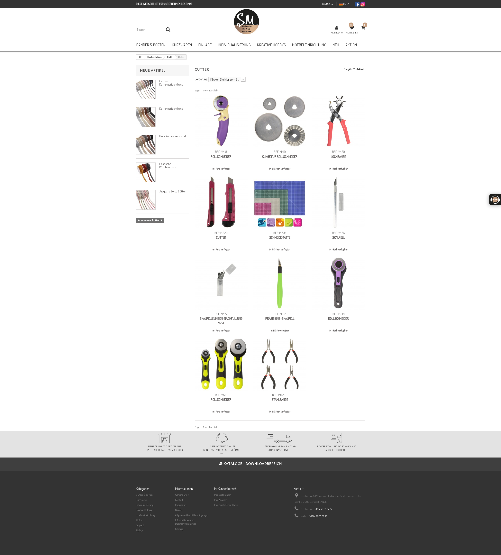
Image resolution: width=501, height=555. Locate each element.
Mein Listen (352, 32)
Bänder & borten (144, 494)
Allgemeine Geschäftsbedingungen (191, 515)
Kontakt (179, 499)
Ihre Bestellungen (222, 494)
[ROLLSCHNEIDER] (221, 121)
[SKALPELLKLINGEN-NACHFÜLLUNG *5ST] (221, 283)
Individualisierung (144, 504)
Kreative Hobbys (144, 510)
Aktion (139, 520)
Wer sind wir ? (182, 494)
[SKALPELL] (338, 202)
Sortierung (201, 79)
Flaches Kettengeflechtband (171, 82)
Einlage (139, 530)
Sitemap (179, 528)
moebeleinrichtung (145, 515)
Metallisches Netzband (172, 136)
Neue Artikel (152, 70)
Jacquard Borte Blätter (172, 191)
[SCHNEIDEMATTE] (279, 202)
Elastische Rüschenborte (168, 165)
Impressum (180, 504)
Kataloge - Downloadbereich (252, 463)
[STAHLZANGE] (279, 364)
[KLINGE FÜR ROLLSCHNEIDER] (279, 121)
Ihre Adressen (220, 499)
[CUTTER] (221, 202)
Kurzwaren (141, 499)
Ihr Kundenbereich (225, 488)
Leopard (140, 525)
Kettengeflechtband (171, 108)
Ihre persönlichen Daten (226, 504)
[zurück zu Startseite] (140, 57)
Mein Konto (337, 32)
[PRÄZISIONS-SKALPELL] (279, 283)
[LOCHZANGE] (338, 121)
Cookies (178, 510)
